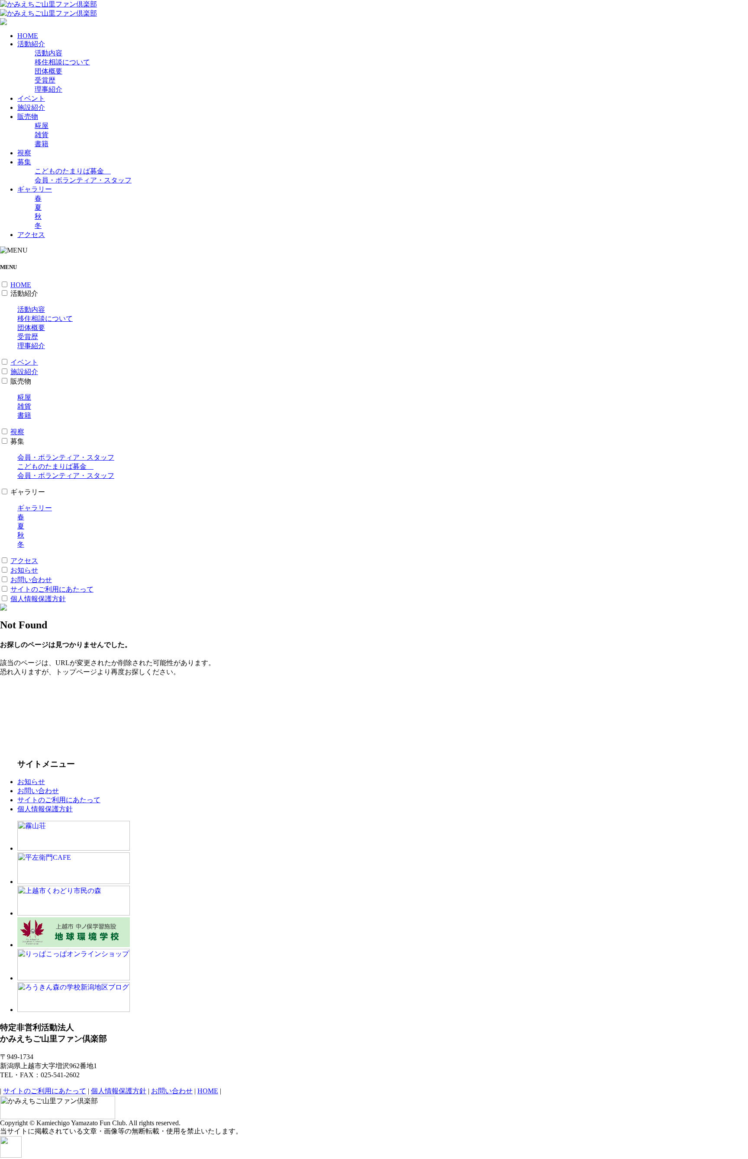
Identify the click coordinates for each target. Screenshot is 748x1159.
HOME (27, 35)
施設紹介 (31, 107)
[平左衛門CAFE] (73, 881)
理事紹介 (48, 89)
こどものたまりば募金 (73, 171)
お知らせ (24, 570)
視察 (24, 153)
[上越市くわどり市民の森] (73, 913)
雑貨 (41, 134)
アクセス (31, 234)
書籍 (41, 143)
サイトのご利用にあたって (52, 589)
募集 (24, 162)
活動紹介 (31, 44)
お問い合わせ (31, 579)
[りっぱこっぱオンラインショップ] (73, 978)
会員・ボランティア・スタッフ (83, 180)
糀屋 (41, 125)
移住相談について (62, 62)
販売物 (27, 116)
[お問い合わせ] (3, 22)
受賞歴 (45, 80)
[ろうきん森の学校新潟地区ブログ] (73, 1009)
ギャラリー (34, 189)
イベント (31, 98)
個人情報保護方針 (38, 598)
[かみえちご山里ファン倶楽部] (48, 4)
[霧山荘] (73, 848)
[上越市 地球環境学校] (73, 944)
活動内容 (48, 53)
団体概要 (48, 71)
